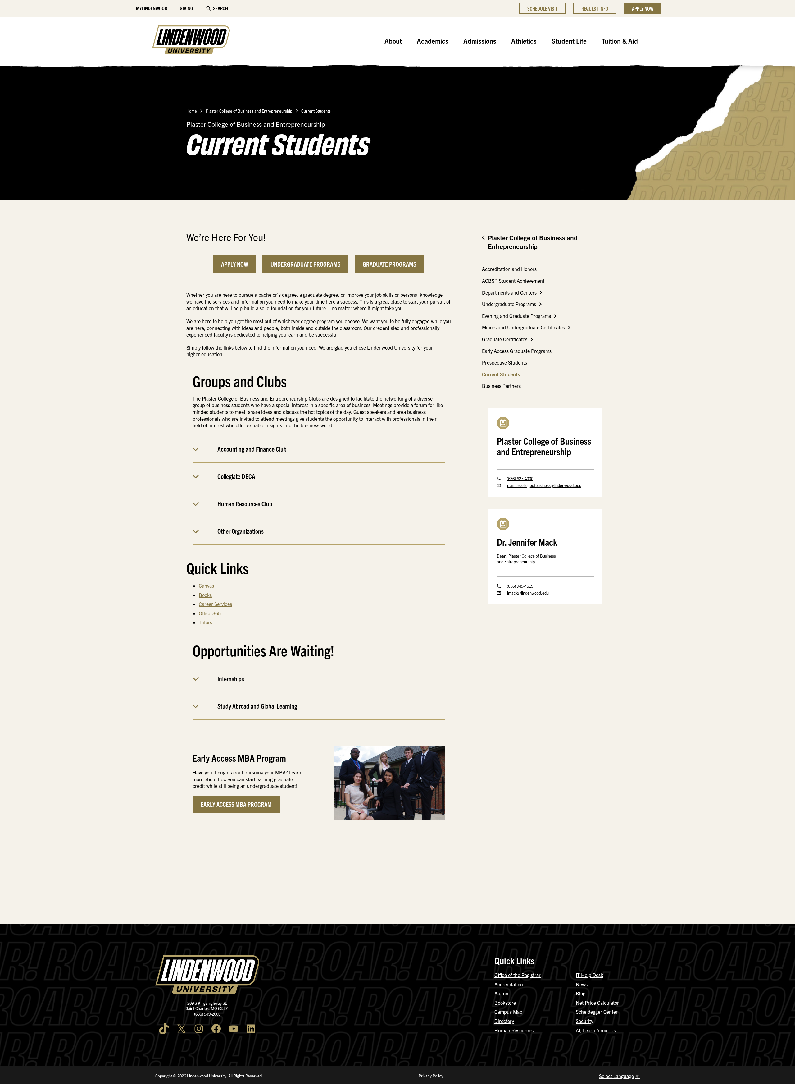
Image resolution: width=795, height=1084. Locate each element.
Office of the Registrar (517, 975)
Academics (432, 41)
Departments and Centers (509, 292)
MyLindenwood (151, 8)
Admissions (479, 41)
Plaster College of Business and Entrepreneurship (249, 110)
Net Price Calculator (597, 1002)
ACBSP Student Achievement (513, 281)
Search (220, 8)
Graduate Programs (389, 264)
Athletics (524, 41)
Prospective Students (504, 362)
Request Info (594, 8)
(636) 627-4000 (520, 478)
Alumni (502, 993)
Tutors (205, 622)
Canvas (206, 585)
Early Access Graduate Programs (517, 351)
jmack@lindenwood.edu (528, 592)
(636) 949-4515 (520, 586)
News (582, 984)
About (393, 41)
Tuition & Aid (620, 41)
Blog (580, 993)
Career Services (215, 604)
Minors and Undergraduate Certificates (523, 327)
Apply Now (642, 8)
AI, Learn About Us (596, 1030)
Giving (186, 8)
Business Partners (501, 386)
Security (584, 1021)
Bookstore (505, 1002)
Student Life (569, 41)
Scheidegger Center (597, 1011)
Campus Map (508, 1011)
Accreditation (508, 984)
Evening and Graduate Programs (516, 316)
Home (191, 110)
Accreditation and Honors (509, 269)
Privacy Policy (431, 1075)
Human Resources (514, 1030)
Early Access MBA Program (236, 804)
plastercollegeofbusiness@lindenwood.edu (544, 485)
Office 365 (210, 613)
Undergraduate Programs (305, 264)
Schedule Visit (542, 8)
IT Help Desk (589, 975)
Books (205, 595)
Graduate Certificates (504, 339)
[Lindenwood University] (191, 41)
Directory (504, 1021)
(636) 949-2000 (207, 1014)
